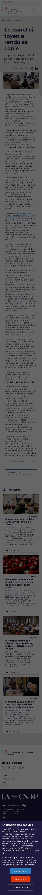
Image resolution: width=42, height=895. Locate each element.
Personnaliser (20, 887)
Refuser (19, 879)
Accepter (19, 871)
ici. (3, 853)
